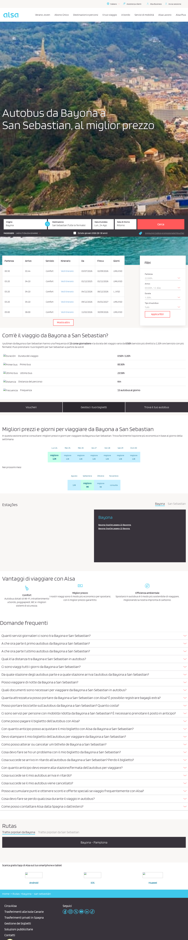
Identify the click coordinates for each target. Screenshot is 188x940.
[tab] (94, 636)
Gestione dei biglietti (17, 923)
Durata (148, 293)
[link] (47, 223)
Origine (9, 222)
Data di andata (101, 222)
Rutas (16, 893)
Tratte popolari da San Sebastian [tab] (58, 832)
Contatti (9, 935)
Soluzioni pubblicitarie (18, 929)
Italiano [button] (113, 4)
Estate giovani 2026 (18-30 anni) (93, 233)
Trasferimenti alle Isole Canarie (24, 911)
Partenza (149, 274)
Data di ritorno (123, 222)
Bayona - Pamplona (94, 842)
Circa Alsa (10, 906)
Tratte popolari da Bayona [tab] (18, 832)
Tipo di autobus (151, 303)
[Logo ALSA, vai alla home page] (11, 15)
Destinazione (58, 222)
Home (6, 893)
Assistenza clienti (134, 4)
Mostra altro (63, 322)
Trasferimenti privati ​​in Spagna (24, 917)
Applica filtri (157, 314)
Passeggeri (9, 233)
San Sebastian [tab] (177, 503)
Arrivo (147, 284)
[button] (23, 233)
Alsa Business (156, 4)
